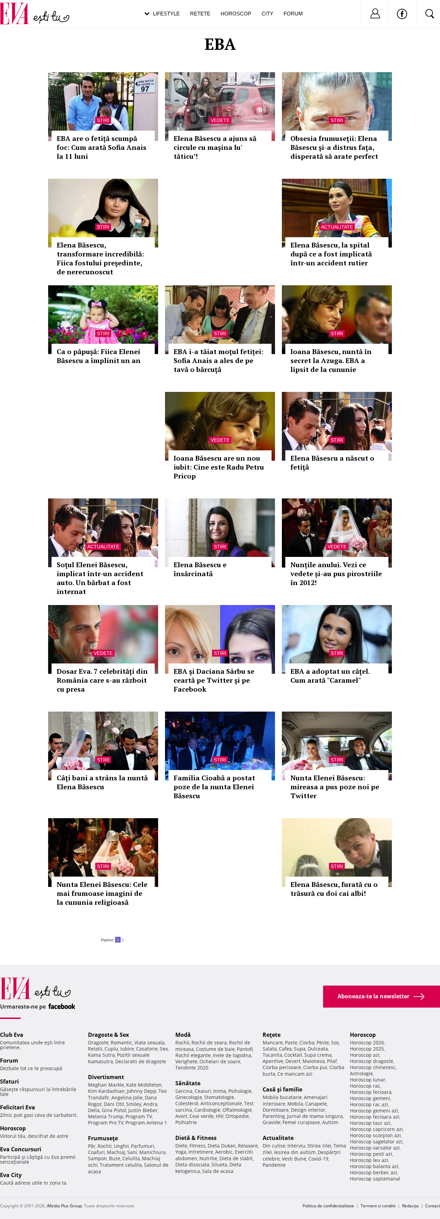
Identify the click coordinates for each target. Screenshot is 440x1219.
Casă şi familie (282, 1089)
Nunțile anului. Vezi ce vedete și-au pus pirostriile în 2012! (336, 573)
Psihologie (240, 1091)
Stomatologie (219, 1097)
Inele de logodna (232, 1055)
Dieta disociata (192, 1164)
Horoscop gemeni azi (374, 1110)
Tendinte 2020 (191, 1067)
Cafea (285, 1048)
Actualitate (337, 227)
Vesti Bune (294, 1158)
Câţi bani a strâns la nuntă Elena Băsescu (102, 782)
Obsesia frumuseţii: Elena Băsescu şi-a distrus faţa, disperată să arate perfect (334, 147)
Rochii (105, 1146)
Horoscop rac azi (369, 1104)
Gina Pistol (114, 1110)
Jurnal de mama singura (315, 1116)
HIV (219, 1116)
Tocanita (272, 1055)
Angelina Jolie (127, 1097)
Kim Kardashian (106, 1091)
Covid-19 (318, 1158)
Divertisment (106, 1077)
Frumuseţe (103, 1138)
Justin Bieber (143, 1110)
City (267, 14)
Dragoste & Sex (108, 1035)
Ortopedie (237, 1116)
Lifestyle (166, 14)
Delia (94, 1110)
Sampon (97, 1158)
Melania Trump (105, 1116)
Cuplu (111, 1048)
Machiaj (116, 1152)
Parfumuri (142, 1146)
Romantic (121, 1042)
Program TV (138, 1116)
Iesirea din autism (295, 1152)
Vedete (220, 120)
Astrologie (361, 1073)
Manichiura (152, 1152)
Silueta (219, 1164)
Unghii (121, 1146)
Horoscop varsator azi (375, 1147)
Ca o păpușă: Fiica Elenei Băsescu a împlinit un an (99, 356)
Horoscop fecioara (371, 1092)
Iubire (127, 1048)
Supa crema (318, 1055)
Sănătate (187, 1083)
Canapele (316, 1103)
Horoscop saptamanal (375, 1178)
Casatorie (147, 1048)
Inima (219, 1091)
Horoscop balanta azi (374, 1166)
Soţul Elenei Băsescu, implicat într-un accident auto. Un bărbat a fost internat (100, 578)
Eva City (11, 1175)
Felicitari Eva (17, 1107)
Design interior (308, 1110)
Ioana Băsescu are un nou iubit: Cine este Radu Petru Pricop (219, 467)
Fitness (197, 1145)
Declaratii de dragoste (140, 1061)
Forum (293, 14)
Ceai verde (201, 1116)
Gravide (271, 1122)
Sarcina (183, 1091)
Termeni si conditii (378, 1206)
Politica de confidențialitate (328, 1206)
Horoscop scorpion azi (375, 1135)
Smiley (133, 1104)
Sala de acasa (217, 1171)
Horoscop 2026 (367, 1042)
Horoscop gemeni (370, 1098)
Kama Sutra (101, 1055)
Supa (300, 1048)
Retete (200, 14)
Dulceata (318, 1048)
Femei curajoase (301, 1122)
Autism (330, 1122)
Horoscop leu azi (369, 1160)
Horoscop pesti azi (371, 1154)
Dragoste (98, 1042)
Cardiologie (207, 1110)
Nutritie (208, 1158)
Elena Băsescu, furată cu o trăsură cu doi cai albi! (334, 889)
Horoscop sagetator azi (376, 1141)
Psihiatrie (186, 1122)
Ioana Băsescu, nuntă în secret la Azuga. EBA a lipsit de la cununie (331, 360)
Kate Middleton (144, 1084)
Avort (181, 1116)
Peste (323, 1042)
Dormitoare (276, 1110)
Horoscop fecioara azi (374, 1116)
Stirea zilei (319, 1145)
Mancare (273, 1042)
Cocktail (293, 1055)
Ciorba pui (315, 1067)
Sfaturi (9, 1081)
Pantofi (245, 1049)
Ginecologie (188, 1097)
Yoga (180, 1152)
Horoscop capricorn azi (376, 1129)
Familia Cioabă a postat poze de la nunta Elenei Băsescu (214, 786)
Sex (164, 1048)
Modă (183, 1035)
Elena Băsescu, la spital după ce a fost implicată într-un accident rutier (331, 253)
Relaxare (248, 1145)
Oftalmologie (237, 1110)
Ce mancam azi (294, 1073)
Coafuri (96, 1152)
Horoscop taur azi (370, 1123)
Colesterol (186, 1103)
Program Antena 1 (146, 1122)
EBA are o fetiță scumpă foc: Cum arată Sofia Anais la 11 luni (101, 147)
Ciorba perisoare (282, 1067)
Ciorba (307, 1042)
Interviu (296, 1145)
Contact (432, 1206)
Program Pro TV (105, 1122)
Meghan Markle (106, 1084)
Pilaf (332, 1061)
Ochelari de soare (219, 1061)
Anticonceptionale (221, 1103)
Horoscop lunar (367, 1079)
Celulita (131, 1158)
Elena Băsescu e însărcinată (200, 569)
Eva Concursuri (20, 1149)
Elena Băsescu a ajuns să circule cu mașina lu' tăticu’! (215, 147)
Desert (292, 1061)
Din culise (274, 1145)
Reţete (271, 1035)
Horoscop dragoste (371, 1061)
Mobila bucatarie (282, 1097)
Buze (114, 1158)
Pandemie (274, 1165)
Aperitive (273, 1061)
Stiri (103, 120)
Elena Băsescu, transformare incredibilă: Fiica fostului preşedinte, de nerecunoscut (100, 258)
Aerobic (224, 1152)
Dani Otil (114, 1104)
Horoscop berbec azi (373, 1172)
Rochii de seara (209, 1042)
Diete (181, 1145)
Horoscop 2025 (367, 1048)
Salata (270, 1048)
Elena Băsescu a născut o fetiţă (332, 462)
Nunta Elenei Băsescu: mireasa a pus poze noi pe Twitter (334, 786)
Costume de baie (215, 1049)
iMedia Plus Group (64, 1206)
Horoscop (236, 14)
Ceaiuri (203, 1091)
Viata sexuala (149, 1042)
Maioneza (313, 1061)
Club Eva (11, 1035)
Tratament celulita (121, 1165)
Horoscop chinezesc (373, 1067)
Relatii (95, 1048)
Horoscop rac (365, 1086)
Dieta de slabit (236, 1158)
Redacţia (410, 1206)
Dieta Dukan (222, 1145)
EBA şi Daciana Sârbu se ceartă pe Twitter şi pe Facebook (214, 680)
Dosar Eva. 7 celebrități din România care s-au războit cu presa (102, 680)
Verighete (186, 1061)
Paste (291, 1042)
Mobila (295, 1103)
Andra (150, 1104)
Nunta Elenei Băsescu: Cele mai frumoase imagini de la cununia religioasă (102, 893)
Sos (335, 1042)
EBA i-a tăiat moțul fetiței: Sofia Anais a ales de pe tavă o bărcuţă (218, 360)
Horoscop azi (365, 1055)
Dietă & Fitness (196, 1138)
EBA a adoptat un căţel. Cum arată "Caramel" (330, 676)
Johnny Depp (141, 1091)
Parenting (274, 1116)
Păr (92, 1146)
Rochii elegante (193, 1055)
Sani (132, 1152)
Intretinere (200, 1152)
